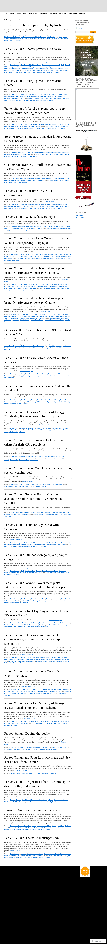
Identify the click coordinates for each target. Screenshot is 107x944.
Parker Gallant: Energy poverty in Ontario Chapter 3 (32, 50)
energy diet (67, 856)
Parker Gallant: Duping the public (27, 733)
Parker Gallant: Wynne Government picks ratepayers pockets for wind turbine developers (35, 584)
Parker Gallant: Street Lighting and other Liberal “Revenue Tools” (36, 613)
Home (6, 14)
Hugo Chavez (58, 828)
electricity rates (14, 38)
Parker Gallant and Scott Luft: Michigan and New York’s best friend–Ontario (37, 759)
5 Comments (34, 156)
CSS (42, 828)
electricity (7, 38)
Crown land (22, 661)
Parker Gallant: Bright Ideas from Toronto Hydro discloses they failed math (37, 783)
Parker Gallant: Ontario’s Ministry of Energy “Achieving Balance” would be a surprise (34, 414)
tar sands (26, 829)
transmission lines (35, 829)
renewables (57, 258)
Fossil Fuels (62, 14)
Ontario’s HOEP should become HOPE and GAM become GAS (37, 332)
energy (21, 38)
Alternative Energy (15, 65)
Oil (42, 456)
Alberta (11, 828)
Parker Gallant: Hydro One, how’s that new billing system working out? (38, 470)
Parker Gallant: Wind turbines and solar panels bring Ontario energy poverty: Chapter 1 (35, 300)
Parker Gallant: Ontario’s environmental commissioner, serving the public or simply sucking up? (33, 639)
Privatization (65, 124)
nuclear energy (35, 376)
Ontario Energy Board (57, 38)
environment (7, 320)
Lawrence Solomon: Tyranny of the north (32, 810)
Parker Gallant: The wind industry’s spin (31, 838)
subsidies (50, 72)
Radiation (82, 14)
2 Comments (47, 857)
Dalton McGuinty (37, 723)
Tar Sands (68, 826)
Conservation (33, 14)
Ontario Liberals (17, 546)
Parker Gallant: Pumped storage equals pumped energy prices (36, 556)
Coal (32, 543)
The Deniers (41, 318)
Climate (25, 14)
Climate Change (36, 65)
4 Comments (17, 40)
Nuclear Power (54, 344)
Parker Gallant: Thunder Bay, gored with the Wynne (31, 526)
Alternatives (43, 14)
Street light (38, 626)
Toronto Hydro (67, 514)
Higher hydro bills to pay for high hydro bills (34, 25)
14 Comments (24, 403)
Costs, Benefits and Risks (50, 94)
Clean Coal (24, 226)
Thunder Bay (34, 546)
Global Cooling (8, 67)
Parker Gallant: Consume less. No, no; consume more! (29, 192)
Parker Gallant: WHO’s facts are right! (30, 216)
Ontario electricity (45, 38)
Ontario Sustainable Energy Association (45, 693)
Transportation (72, 14)
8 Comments (49, 100)
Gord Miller (39, 661)
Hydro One (18, 486)
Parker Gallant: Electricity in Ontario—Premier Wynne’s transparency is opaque (36, 240)
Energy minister (24, 693)
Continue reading (42, 62)
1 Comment (63, 128)
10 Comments (17, 574)
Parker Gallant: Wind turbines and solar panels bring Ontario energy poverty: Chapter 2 (35, 270)
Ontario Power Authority (19, 72)
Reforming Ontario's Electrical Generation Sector (33, 35)
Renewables (8, 70)
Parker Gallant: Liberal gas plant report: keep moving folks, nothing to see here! (34, 110)
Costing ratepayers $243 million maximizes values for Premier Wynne (38, 166)
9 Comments (52, 773)
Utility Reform (53, 14)
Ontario (10, 546)
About (12, 14)
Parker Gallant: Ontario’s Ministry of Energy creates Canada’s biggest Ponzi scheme (34, 705)
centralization (26, 828)
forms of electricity (9, 857)
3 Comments (42, 546)
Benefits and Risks (26, 65)
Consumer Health (55, 65)
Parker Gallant (31, 72)
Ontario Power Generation (52, 573)
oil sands (12, 829)
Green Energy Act (42, 70)
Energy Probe (28, 38)
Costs (11, 35)
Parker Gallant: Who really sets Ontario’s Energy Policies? (31, 673)
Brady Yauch (63, 37)
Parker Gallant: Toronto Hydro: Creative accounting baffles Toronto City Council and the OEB (33, 498)
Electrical (51, 625)
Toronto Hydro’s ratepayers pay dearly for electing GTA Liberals (37, 138)
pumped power (8, 574)
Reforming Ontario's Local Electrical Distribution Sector (30, 37)
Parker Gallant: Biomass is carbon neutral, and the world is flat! (37, 388)
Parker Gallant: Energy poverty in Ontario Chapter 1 (32, 82)
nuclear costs (67, 346)
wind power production (37, 857)
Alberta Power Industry (16, 826)
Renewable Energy (41, 72)
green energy (36, 38)
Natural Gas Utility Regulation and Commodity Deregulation (38, 67)
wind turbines (55, 128)
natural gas (51, 70)
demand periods (58, 856)
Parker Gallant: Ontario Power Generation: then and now (36, 360)
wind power (52, 208)
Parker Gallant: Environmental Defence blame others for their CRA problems (35, 442)
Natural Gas (17, 67)
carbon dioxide (18, 828)
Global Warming (47, 98)
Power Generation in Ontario (53, 124)
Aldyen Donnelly (79, 217)
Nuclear (18, 14)
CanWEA (50, 856)
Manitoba (58, 543)
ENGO (31, 693)
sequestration (20, 829)
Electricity (16, 35)
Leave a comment (14, 260)
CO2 (38, 402)
